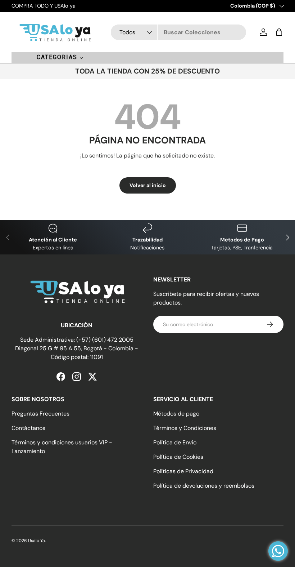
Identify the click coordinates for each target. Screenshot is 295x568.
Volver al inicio (148, 185)
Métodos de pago (176, 413)
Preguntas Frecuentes (40, 413)
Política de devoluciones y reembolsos (203, 485)
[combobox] (178, 32)
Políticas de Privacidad (183, 471)
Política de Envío (174, 442)
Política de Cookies (178, 457)
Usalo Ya (36, 540)
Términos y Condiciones (184, 428)
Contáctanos (28, 428)
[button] (279, 32)
